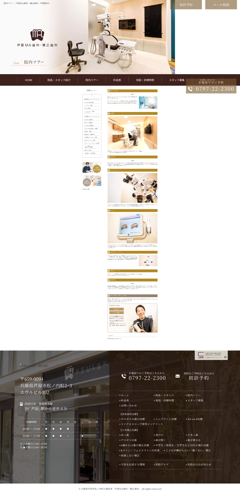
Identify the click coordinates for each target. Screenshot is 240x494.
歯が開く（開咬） (88, 131)
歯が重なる (194, 440)
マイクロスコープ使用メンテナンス (89, 112)
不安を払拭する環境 (133, 464)
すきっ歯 (193, 435)
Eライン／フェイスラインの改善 (91, 143)
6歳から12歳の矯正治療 (135, 445)
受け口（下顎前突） (88, 122)
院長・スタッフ (165, 395)
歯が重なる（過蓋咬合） (89, 134)
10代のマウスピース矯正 (89, 140)
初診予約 (116, 309)
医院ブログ (162, 464)
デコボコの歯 (129, 440)
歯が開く (161, 440)
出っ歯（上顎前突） (88, 119)
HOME (28, 80)
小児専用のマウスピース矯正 (90, 137)
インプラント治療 (88, 105)
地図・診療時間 (145, 80)
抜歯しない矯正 (87, 150)
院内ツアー (92, 80)
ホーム (125, 395)
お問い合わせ (129, 405)
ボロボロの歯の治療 (88, 102)
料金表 (117, 80)
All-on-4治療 (87, 108)
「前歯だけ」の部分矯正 (89, 153)
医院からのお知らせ (199, 464)
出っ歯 (125, 435)
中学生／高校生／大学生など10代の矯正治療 (182, 445)
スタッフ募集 (176, 80)
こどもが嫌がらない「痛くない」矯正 (88, 146)
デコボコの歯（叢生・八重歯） (91, 128)
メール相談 (117, 313)
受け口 (159, 435)
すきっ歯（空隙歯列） (89, 125)
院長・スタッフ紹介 (58, 80)
